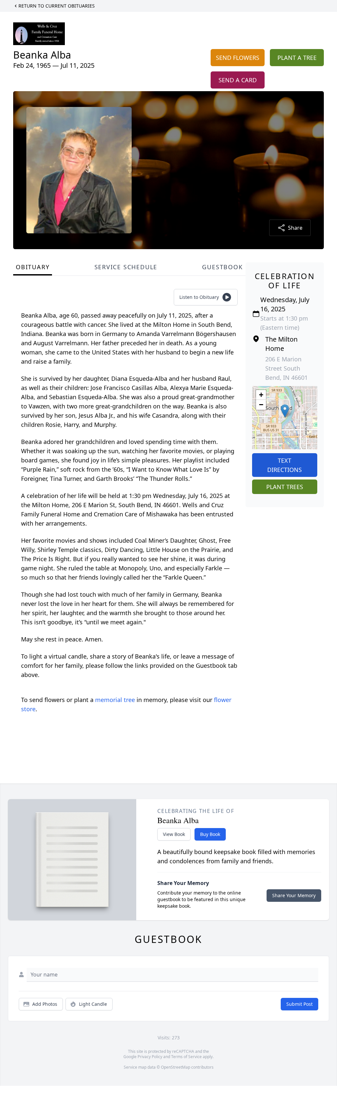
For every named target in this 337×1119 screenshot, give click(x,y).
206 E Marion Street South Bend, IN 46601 (286, 368)
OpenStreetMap (175, 1067)
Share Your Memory (294, 895)
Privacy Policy (150, 1056)
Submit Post (299, 1004)
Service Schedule (126, 267)
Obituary (32, 267)
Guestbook (222, 267)
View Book (174, 834)
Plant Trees (284, 487)
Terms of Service (186, 1056)
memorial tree (115, 700)
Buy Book (210, 834)
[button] (285, 411)
